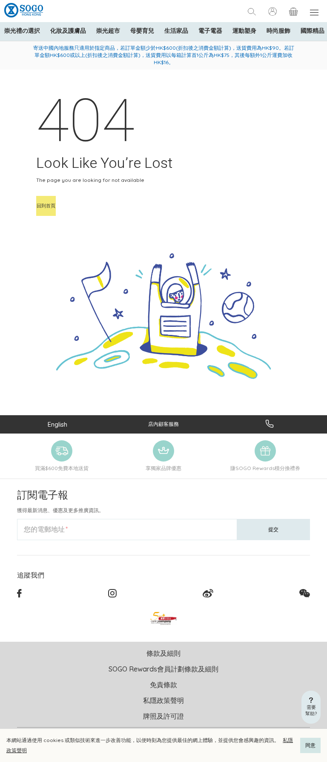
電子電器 (210, 30)
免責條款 (163, 684)
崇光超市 (108, 30)
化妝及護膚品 (68, 30)
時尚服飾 (278, 30)
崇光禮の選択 (22, 30)
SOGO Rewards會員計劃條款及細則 (163, 669)
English (57, 424)
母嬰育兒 (142, 30)
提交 (273, 529)
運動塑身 (244, 30)
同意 (310, 745)
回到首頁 (46, 206)
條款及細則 (163, 653)
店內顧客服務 (163, 424)
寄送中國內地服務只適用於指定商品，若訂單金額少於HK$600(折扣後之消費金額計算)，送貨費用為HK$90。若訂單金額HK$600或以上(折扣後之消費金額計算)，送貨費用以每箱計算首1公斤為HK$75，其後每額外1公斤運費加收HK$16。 (163, 55)
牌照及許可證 (163, 716)
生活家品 (176, 30)
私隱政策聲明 (163, 700)
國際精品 (312, 30)
